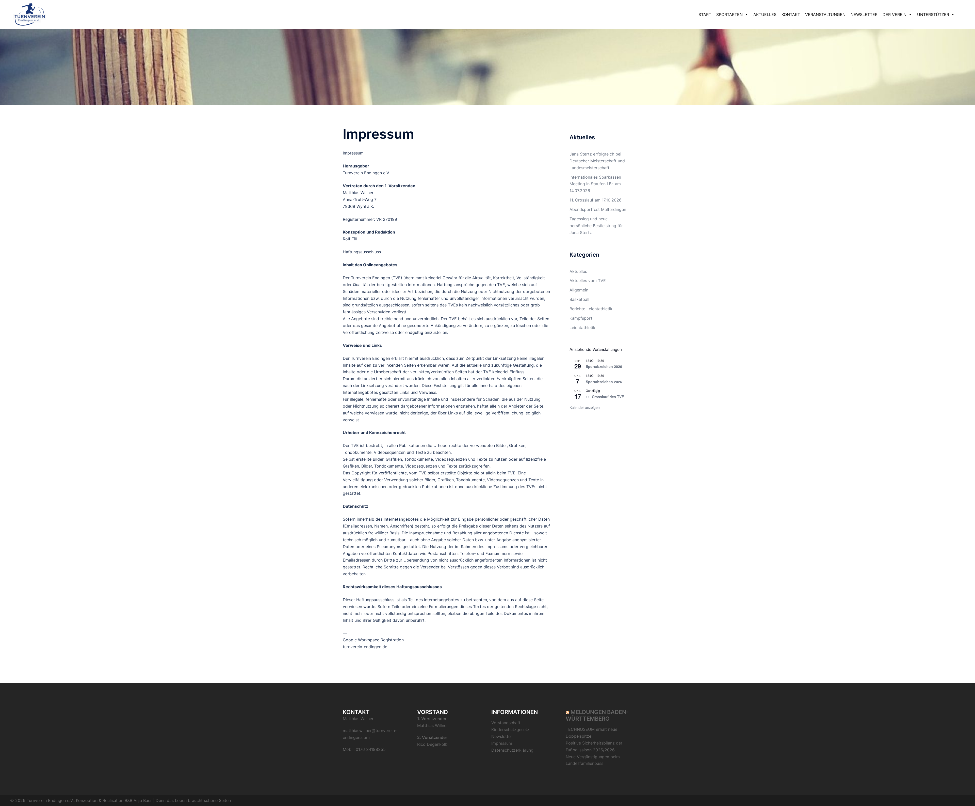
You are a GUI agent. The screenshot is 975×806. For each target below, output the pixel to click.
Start (704, 14)
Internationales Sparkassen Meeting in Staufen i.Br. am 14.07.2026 (595, 184)
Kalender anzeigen (585, 407)
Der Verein (894, 14)
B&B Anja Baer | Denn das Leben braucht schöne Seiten (178, 800)
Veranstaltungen (825, 14)
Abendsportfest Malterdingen (598, 209)
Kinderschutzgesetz (510, 729)
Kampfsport (581, 318)
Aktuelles (764, 14)
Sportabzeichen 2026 (604, 366)
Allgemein (579, 289)
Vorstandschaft (506, 722)
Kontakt (791, 14)
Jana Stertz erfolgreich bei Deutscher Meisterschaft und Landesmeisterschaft (597, 160)
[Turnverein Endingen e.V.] (30, 14)
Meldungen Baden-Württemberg (597, 715)
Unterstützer (933, 14)
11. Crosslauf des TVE (605, 396)
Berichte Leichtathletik (591, 308)
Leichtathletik (582, 327)
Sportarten (729, 14)
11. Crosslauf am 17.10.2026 (596, 200)
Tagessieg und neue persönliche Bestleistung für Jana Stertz (596, 225)
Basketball (579, 299)
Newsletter (864, 14)
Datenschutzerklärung (512, 750)
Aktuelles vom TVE (588, 280)
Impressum (501, 743)
